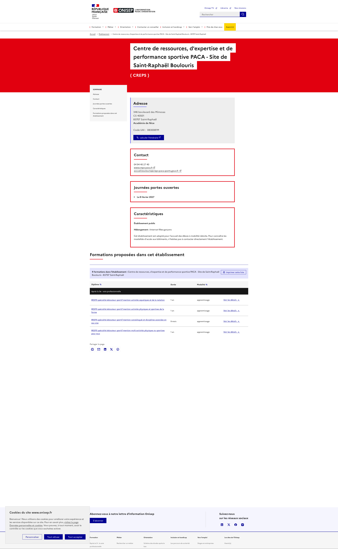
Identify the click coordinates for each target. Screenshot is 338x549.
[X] (111, 349)
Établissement (104, 34)
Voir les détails (230, 299)
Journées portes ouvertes (102, 103)
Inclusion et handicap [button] (172, 27)
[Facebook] (117, 349)
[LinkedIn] (105, 349)
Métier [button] (110, 27)
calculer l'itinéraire (149, 137)
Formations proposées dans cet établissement (105, 114)
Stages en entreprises (206, 543)
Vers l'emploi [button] (194, 27)
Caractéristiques (99, 108)
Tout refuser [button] (53, 536)
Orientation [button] (125, 27)
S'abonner (98, 520)
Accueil (92, 34)
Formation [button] (96, 27)
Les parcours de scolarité (180, 543)
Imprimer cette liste (235, 272)
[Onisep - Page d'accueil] (123, 10)
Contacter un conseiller (148, 27)
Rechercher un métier (125, 543)
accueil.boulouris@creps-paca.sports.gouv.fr (156, 170)
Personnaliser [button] (32, 536)
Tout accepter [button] (75, 536)
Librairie (224, 8)
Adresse (96, 94)
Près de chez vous (214, 27)
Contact (96, 99)
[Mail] (98, 349)
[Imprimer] (92, 349)
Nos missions (240, 8)
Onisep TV (209, 8)
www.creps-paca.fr (143, 167)
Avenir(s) (230, 27)
